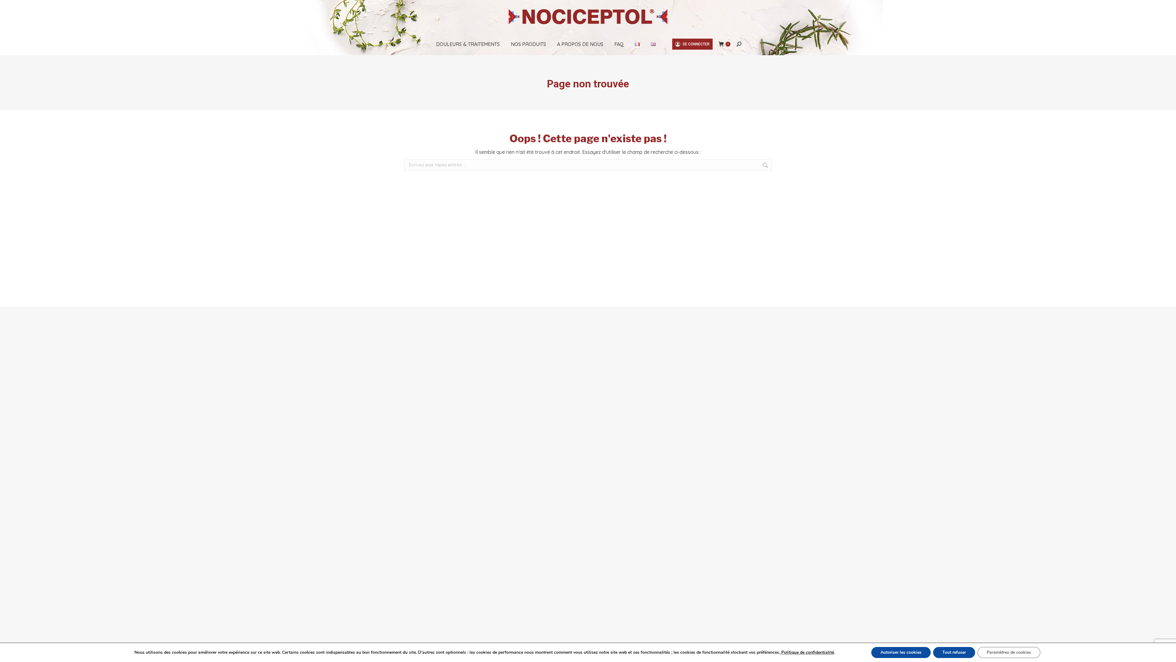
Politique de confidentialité (807, 652)
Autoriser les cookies (901, 652)
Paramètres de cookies (1009, 652)
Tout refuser (954, 652)
